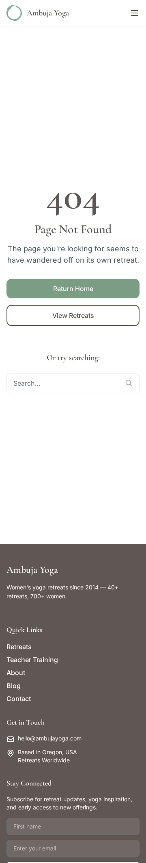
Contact (18, 699)
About (15, 673)
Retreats (19, 647)
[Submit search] (129, 383)
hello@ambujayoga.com (50, 738)
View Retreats (73, 315)
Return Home (73, 289)
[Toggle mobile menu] (135, 13)
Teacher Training (32, 660)
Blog (13, 686)
